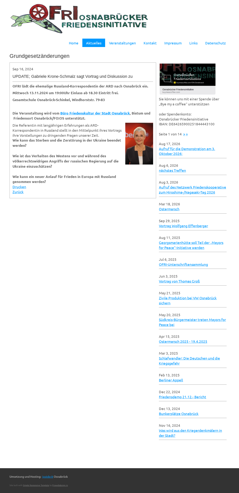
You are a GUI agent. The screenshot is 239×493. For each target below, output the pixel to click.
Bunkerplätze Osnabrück (178, 413)
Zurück (18, 192)
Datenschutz (215, 43)
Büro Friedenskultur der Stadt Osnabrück (95, 113)
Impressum (173, 43)
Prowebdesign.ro (60, 485)
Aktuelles (93, 43)
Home (73, 43)
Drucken (19, 186)
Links (193, 43)
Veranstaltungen (122, 43)
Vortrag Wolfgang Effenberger (183, 225)
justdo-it (47, 476)
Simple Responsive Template (36, 485)
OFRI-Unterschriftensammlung (183, 264)
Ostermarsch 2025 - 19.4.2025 (183, 341)
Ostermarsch (169, 209)
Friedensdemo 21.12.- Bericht (182, 397)
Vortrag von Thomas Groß (179, 281)
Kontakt (150, 43)
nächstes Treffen (172, 170)
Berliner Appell (171, 380)
